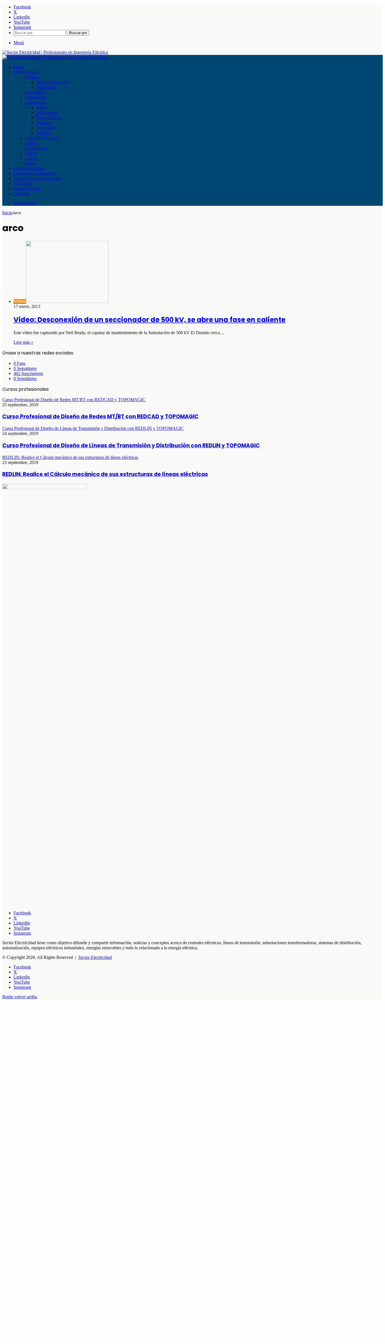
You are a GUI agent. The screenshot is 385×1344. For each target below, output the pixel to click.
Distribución (36, 97)
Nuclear (43, 122)
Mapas (31, 153)
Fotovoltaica (47, 112)
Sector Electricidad (95, 957)
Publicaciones (26, 72)
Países (30, 163)
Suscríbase (23, 183)
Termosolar (46, 127)
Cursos (31, 158)
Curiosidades (36, 148)
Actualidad (46, 87)
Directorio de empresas (34, 173)
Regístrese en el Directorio (37, 178)
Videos (31, 142)
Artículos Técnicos (41, 137)
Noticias (32, 77)
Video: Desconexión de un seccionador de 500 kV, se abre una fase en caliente (150, 319)
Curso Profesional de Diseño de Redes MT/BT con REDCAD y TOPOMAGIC (100, 416)
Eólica (41, 107)
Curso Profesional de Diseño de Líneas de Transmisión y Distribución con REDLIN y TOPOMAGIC (131, 445)
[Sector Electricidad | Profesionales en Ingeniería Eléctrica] (55, 52)
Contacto (22, 193)
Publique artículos (29, 168)
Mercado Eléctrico (52, 82)
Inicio (19, 66)
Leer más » (23, 342)
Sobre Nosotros (27, 188)
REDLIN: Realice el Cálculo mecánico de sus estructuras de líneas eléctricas (105, 474)
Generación (35, 102)
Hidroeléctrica (48, 117)
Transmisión (36, 92)
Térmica (43, 132)
